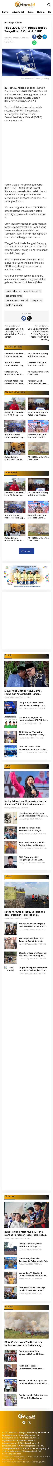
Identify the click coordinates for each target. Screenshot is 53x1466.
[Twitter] (29, 318)
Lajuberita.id (8, 1440)
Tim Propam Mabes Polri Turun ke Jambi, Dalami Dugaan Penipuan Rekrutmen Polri (33, 939)
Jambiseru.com (9, 1435)
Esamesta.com (9, 1443)
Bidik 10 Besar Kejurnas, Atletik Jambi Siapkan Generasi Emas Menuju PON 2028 (32, 1245)
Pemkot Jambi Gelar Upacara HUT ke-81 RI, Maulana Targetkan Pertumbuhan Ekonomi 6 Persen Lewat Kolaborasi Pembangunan (33, 1396)
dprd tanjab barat (32, 291)
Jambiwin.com (9, 1445)
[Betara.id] (25, 4)
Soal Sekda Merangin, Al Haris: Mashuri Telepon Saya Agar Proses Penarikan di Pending (38, 333)
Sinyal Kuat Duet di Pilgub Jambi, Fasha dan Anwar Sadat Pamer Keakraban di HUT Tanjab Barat (23, 692)
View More (26, 551)
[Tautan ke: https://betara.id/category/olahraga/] (47, 1196)
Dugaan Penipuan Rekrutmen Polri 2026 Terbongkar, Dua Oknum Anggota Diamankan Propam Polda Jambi (33, 969)
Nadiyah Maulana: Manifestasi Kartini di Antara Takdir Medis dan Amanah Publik (25, 803)
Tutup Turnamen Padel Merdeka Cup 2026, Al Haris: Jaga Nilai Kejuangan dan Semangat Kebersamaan (14, 364)
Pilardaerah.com (28, 1443)
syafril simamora (14, 305)
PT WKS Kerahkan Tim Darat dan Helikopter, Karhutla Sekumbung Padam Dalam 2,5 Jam (38, 373)
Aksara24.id (31, 1451)
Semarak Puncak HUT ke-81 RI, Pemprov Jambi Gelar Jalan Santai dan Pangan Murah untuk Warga (14, 355)
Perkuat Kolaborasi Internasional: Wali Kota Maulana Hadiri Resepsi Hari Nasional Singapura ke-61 (14, 382)
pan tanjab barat (14, 295)
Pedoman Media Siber (14, 1456)
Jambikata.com (26, 1440)
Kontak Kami (8, 1459)
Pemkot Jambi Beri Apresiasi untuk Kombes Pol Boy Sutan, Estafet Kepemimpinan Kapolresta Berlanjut (33, 1381)
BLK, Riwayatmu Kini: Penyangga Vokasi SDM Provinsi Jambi (30, 858)
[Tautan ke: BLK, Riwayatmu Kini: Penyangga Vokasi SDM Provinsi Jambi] (10, 861)
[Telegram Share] (44, 36)
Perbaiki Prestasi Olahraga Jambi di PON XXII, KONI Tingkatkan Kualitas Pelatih (32, 1289)
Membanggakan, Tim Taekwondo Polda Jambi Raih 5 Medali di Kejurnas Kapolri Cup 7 (33, 1259)
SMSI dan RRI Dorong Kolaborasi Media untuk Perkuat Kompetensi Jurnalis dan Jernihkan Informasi (38, 355)
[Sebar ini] (34, 36)
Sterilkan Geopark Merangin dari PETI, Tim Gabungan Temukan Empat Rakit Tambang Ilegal (33, 954)
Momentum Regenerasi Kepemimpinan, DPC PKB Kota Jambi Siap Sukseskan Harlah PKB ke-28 (33, 718)
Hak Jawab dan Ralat (38, 1456)
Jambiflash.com (27, 1435)
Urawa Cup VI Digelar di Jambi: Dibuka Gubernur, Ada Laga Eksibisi (33, 1274)
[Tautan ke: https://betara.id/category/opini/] (47, 766)
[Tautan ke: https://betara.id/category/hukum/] (47, 876)
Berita (6, 42)
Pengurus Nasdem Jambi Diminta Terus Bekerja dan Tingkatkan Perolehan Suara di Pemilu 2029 (33, 704)
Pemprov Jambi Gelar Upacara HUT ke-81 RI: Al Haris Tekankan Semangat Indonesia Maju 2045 (32, 1352)
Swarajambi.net (10, 1448)
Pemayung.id (42, 1448)
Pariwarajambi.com (30, 1445)
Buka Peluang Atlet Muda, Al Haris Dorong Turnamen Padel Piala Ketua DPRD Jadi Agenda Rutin (25, 1233)
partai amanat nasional (17, 300)
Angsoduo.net (29, 1437)
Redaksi (21, 1459)
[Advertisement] (26, 153)
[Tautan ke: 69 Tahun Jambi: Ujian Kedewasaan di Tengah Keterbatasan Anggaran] (10, 832)
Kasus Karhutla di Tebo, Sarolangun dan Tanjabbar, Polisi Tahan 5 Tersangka (24, 913)
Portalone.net (13, 1451)
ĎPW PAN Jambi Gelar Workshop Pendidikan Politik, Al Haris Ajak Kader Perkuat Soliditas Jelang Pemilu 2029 (33, 748)
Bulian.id (27, 1448)
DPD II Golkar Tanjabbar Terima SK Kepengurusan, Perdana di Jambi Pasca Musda (31, 733)
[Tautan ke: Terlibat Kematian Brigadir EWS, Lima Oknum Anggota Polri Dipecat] (10, 928)
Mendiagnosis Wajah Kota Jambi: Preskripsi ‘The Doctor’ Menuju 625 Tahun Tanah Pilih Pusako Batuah (33, 814)
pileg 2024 (37, 300)
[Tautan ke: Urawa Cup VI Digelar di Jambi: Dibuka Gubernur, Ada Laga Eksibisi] (10, 1277)
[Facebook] (23, 318)
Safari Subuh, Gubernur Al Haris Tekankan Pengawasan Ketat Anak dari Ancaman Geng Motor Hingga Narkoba (14, 373)
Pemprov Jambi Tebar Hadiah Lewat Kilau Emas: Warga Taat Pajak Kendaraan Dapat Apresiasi (37, 382)
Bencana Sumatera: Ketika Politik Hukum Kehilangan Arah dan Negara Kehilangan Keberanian (33, 843)
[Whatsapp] (34, 42)
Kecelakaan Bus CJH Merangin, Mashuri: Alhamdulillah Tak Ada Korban (14, 331)
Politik (12, 42)
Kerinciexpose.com (11, 1453)
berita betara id (13, 291)
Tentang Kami (38, 1462)
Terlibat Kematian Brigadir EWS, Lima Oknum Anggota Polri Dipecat (32, 925)
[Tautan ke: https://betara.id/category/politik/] (47, 655)
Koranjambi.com (10, 1437)
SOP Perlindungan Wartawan (15, 1462)
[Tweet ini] (39, 36)
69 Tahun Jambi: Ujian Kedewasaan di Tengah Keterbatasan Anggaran (31, 829)
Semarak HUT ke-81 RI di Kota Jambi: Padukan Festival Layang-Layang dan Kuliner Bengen (38, 364)
